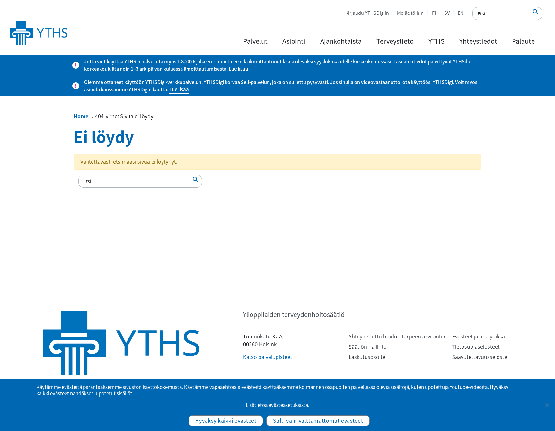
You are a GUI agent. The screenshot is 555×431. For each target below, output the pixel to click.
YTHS (436, 41)
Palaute (523, 41)
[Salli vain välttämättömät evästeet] (547, 405)
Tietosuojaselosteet (476, 346)
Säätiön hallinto (368, 346)
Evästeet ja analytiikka (478, 336)
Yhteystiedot (478, 41)
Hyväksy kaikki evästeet (226, 420)
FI (434, 12)
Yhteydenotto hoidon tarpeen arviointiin (398, 336)
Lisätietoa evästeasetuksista (277, 405)
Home (81, 116)
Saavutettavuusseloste (479, 357)
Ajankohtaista (341, 41)
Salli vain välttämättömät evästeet (318, 420)
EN (460, 12)
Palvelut (255, 41)
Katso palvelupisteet (267, 357)
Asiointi (293, 41)
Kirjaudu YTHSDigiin (367, 12)
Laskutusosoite (367, 357)
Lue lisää (238, 68)
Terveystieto (395, 41)
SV (447, 12)
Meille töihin (410, 12)
